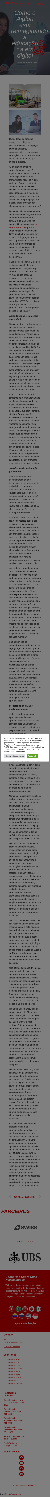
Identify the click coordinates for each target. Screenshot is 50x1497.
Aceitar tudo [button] (32, 756)
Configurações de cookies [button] (15, 756)
